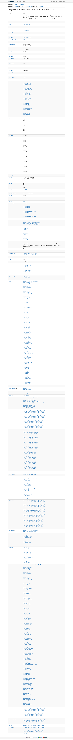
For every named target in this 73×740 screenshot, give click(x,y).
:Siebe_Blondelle (27, 364)
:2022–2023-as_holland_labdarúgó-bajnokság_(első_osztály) (34, 514)
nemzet (11, 135)
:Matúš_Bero (26, 103)
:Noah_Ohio (26, 695)
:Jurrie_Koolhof (26, 322)
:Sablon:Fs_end (26, 205)
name (10, 82)
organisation (16, 6)
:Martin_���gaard (27, 704)
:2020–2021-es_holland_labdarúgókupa (30, 436)
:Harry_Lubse (26, 311)
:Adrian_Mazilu (26, 703)
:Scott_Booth (26, 363)
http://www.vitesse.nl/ (26, 39)
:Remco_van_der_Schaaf (28, 353)
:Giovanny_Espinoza (27, 307)
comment (11, 241)
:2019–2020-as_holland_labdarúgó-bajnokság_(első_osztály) (34, 509)
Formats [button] (25, 1)
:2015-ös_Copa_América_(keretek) (29, 400)
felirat (11, 500)
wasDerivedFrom (12, 253)
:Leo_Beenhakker (27, 486)
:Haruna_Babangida (27, 599)
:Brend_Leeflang (27, 95)
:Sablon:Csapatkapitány (28, 203)
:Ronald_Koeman (27, 490)
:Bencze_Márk (26, 547)
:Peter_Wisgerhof (27, 348)
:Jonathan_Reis (26, 318)
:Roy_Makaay (26, 359)
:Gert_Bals (26, 306)
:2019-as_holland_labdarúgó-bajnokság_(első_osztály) (33, 524)
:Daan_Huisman (26, 97)
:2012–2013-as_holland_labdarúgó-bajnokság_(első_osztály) (34, 415)
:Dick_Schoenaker (27, 298)
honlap (11, 70)
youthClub (11, 391)
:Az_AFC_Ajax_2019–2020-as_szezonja (30, 444)
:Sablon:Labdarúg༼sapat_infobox (29, 216)
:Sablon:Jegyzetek (27, 210)
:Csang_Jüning (26, 292)
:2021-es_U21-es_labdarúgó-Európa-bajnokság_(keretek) (33, 402)
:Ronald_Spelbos (27, 493)
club (10, 264)
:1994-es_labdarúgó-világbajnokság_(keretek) (31, 397)
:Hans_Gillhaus (26, 309)
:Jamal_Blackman (27, 604)
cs (10, 410)
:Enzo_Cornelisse (27, 98)
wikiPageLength (12, 44)
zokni (10, 218)
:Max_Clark (26, 104)
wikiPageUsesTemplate (13, 203)
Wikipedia (30, 738)
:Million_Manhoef (27, 105)
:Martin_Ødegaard (27, 332)
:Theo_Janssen (26, 368)
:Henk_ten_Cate (27, 484)
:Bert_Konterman (27, 287)
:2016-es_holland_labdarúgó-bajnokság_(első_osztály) (33, 520)
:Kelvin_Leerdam (27, 694)
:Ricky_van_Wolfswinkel (28, 356)
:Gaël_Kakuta (26, 304)
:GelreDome (26, 385)
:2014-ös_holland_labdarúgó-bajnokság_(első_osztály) (33, 426)
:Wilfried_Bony (26, 381)
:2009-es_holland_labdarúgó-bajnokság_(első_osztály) (33, 420)
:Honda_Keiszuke (27, 312)
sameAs (10, 251)
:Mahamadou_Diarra (27, 329)
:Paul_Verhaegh (26, 344)
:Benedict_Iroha (26, 286)
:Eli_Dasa (25, 92)
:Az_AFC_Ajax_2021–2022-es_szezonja (30, 447)
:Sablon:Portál (26, 212)
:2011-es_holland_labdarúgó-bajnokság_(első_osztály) (33, 422)
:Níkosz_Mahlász (27, 342)
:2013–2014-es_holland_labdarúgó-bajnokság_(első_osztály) (34, 416)
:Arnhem (25, 22)
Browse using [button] (18, 1)
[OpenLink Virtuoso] (28, 737)
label (10, 248)
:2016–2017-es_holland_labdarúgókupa (30, 530)
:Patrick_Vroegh (26, 109)
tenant (10, 385)
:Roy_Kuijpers (26, 110)
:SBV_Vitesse (26, 256)
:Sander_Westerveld (27, 362)
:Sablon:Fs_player (27, 207)
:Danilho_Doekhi (27, 88)
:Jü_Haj (25, 266)
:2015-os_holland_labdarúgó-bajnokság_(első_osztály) (33, 427)
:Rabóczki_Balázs (27, 352)
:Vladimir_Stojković (27, 378)
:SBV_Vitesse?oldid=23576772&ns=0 (30, 253)
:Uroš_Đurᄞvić (26, 705)
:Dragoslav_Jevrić (27, 686)
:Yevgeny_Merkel (27, 37)
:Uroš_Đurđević (26, 377)
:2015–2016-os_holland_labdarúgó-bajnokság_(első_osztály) (34, 418)
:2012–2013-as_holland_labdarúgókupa (30, 429)
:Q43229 (25, 238)
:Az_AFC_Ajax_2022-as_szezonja (29, 467)
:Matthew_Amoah (27, 336)
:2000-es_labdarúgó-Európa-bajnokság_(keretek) (32, 564)
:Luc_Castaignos (27, 267)
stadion (11, 189)
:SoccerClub (25, 229)
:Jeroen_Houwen (27, 83)
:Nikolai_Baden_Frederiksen (28, 688)
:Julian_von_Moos (27, 684)
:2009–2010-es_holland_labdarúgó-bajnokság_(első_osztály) (34, 411)
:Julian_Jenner (26, 278)
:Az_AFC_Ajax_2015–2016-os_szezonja (30, 439)
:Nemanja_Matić (27, 341)
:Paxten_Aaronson (27, 700)
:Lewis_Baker (26, 324)
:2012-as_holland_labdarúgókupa (29, 449)
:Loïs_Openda (26, 102)
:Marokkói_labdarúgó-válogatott (29, 406)
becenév (11, 60)
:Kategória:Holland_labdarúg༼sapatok (30, 223)
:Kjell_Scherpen (26, 615)
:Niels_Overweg (26, 498)
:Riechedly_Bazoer (27, 85)
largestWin (11, 32)
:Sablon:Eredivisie (27, 215)
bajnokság (11, 53)
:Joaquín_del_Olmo (27, 685)
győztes (11, 530)
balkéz (11, 56)
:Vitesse (25, 388)
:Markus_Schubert (27, 537)
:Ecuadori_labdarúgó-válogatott (29, 405)
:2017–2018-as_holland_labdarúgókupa (30, 281)
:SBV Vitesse (26, 251)
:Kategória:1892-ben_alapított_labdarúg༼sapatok (32, 224)
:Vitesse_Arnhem (27, 389)
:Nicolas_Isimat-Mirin (27, 540)
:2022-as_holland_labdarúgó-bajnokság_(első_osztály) (33, 527)
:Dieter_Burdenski (27, 299)
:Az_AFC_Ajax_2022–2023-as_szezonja (30, 448)
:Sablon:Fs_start (27, 208)
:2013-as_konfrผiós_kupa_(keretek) (30, 701)
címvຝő (11, 474)
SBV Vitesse (19, 4)
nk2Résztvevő (12, 708)
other (10, 177)
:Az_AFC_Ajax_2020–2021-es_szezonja (30, 446)
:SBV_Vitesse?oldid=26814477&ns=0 (30, 254)
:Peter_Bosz (26, 347)
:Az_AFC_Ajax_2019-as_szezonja (29, 463)
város (10, 201)
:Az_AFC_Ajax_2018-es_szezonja (29, 462)
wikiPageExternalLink (12, 39)
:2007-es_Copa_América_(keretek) (29, 398)
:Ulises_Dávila (26, 376)
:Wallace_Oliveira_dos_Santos (29, 379)
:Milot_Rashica (26, 339)
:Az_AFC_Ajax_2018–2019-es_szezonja (30, 443)
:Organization (26, 230)
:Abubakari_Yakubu (27, 282)
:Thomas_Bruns (26, 113)
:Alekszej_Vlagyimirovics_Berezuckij (30, 478)
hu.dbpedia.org (40, 6)
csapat (11, 429)
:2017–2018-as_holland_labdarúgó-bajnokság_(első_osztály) (34, 506)
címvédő (11, 472)
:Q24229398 (26, 237)
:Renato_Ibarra (26, 271)
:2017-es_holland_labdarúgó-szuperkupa (30, 432)
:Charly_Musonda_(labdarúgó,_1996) (30, 264)
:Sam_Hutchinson (27, 361)
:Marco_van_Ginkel (27, 331)
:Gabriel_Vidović (27, 698)
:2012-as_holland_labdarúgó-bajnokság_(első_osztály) (33, 423)
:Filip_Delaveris (26, 99)
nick (10, 261)
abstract (10, 15)
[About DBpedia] (11, 1)
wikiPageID (11, 42)
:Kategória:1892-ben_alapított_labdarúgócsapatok (32, 222)
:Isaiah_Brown (26, 313)
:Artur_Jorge (26, 479)
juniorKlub (11, 547)
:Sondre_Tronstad (27, 112)
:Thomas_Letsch (27, 24)
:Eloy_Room (26, 302)
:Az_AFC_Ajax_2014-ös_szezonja (29, 457)
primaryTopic (11, 733)
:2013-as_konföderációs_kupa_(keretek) (30, 565)
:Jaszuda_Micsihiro (27, 314)
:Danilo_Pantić (26, 294)
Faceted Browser (54, 1)
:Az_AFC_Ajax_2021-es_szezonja (29, 466)
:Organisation (25, 228)
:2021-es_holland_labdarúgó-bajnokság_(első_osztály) (33, 526)
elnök (10, 67)
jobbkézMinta (12, 75)
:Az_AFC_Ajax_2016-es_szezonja (29, 459)
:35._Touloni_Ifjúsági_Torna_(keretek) (30, 403)
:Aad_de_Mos (26, 495)
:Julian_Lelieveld (27, 321)
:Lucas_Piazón (26, 328)
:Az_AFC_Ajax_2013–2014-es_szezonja (30, 437)
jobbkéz (11, 72)
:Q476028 (25, 239)
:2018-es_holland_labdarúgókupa (29, 452)
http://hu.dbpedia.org (28, 6)
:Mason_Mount (26, 333)
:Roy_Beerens (26, 87)
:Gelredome (26, 30)
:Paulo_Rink (26, 346)
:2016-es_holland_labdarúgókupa (29, 531)
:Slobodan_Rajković (27, 683)
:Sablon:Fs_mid (26, 206)
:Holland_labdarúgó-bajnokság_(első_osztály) (31, 34)
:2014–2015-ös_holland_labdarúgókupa (30, 431)
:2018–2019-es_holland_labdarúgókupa (30, 433)
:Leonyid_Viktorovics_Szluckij (29, 488)
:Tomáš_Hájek (26, 114)
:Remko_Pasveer (27, 90)
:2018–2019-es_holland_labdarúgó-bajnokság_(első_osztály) (34, 507)
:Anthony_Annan (27, 284)
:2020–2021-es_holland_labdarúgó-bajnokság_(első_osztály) (34, 511)
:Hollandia (26, 26)
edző (10, 65)
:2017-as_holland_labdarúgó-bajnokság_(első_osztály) (33, 521)
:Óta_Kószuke (26, 383)
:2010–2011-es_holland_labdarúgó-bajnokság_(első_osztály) (34, 412)
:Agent (24, 232)
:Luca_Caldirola (26, 327)
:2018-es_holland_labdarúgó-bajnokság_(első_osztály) (33, 522)
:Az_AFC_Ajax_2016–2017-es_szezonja (30, 441)
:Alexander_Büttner (27, 283)
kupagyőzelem (12, 77)
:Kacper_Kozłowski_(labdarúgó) (29, 699)
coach (10, 24)
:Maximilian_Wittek (27, 84)
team (10, 281)
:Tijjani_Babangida (27, 371)
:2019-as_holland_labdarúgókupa (29, 453)
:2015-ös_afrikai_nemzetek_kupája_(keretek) (31, 401)
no (10, 137)
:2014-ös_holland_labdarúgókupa (29, 451)
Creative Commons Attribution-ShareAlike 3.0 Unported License (44, 738)
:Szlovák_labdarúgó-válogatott (29, 407)
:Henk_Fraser (26, 483)
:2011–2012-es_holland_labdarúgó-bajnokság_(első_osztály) (34, 413)
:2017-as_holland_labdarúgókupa (29, 474)
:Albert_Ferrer (26, 276)
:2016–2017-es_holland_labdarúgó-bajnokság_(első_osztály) (34, 505)
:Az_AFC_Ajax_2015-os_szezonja (29, 458)
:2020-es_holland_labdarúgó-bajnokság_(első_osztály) (33, 525)
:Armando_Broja (27, 94)
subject (10, 220)
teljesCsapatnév (12, 193)
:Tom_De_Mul (26, 373)
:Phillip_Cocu (26, 349)
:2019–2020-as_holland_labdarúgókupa (30, 434)
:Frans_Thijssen (26, 277)
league (10, 34)
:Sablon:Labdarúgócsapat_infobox (29, 211)
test (10, 195)
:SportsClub (25, 235)
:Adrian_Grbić (26, 568)
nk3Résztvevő (12, 719)
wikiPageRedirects (12, 388)
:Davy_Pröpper (26, 297)
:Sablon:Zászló (26, 213)
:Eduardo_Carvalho (27, 588)
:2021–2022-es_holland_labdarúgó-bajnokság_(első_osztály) (34, 512)
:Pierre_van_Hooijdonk (28, 351)
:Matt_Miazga (26, 269)
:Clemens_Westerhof (27, 496)
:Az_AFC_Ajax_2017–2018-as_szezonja (30, 442)
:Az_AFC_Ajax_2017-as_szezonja (29, 461)
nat (10, 118)
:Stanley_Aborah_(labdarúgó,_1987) (30, 366)
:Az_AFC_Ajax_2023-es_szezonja (29, 468)
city (10, 22)
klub (11, 564)
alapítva (11, 51)
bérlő (11, 395)
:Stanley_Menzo (26, 491)
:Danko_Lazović (26, 296)
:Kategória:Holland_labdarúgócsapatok (30, 220)
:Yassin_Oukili (26, 115)
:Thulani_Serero (26, 369)
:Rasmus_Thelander (27, 696)
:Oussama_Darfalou (27, 107)
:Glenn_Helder (26, 308)
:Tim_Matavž (26, 272)
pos (10, 183)
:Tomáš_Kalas (26, 374)
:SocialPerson (25, 233)
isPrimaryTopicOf (12, 256)
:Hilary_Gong (26, 100)
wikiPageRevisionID (12, 47)
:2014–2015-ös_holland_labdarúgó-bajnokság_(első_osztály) (34, 417)
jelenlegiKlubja (12, 533)
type (10, 227)
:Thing (24, 227)
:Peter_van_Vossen (27, 645)
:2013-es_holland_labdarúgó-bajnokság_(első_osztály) (33, 425)
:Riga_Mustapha (27, 357)
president (11, 37)
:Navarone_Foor (27, 634)
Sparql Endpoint (62, 1)
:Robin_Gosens (26, 358)
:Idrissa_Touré (26, 82)
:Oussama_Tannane (27, 108)
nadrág (11, 79)
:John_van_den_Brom (27, 494)
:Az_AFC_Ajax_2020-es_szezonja (29, 464)
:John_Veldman (26, 317)
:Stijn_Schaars (26, 367)
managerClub (12, 276)
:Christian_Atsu (26, 291)
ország (11, 175)
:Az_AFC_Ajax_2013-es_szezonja (29, 456)
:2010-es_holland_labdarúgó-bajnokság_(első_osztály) (33, 421)
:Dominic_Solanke (27, 301)
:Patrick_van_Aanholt (27, 343)
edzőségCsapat (12, 476)
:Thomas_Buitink (27, 93)
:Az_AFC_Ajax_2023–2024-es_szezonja (30, 469)
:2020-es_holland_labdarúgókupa (29, 454)
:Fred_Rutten (26, 481)
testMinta (11, 197)
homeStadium (11, 29)
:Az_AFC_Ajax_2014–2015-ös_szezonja (30, 438)
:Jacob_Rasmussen (27, 89)
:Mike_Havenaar (27, 338)
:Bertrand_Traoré (27, 288)
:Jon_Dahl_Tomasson (27, 485)
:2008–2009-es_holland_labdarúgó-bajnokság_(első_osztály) (34, 410)
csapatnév (11, 63)
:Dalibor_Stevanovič (27, 293)
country (10, 26)
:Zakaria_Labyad (27, 274)
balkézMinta (11, 58)
